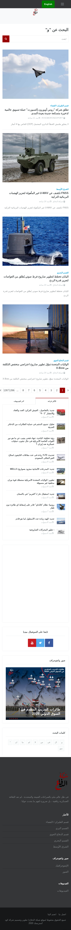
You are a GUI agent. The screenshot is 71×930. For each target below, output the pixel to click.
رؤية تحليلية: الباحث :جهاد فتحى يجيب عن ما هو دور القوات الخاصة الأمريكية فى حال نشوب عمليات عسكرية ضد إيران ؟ (31, 441)
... (17, 390)
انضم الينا (52, 914)
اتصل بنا (62, 914)
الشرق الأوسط (62, 189)
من (41, 742)
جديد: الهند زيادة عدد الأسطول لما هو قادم (35, 519)
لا (35, 742)
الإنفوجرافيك (62, 865)
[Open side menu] (62, 4)
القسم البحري (63, 273)
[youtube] (32, 643)
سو (61, 748)
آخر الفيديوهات (19, 401)
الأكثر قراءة (52, 401)
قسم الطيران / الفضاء (59, 106)
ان (16, 742)
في (49, 742)
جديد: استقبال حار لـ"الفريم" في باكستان (35, 494)
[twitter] (40, 643)
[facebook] (49, 643)
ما (22, 742)
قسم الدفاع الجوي (61, 360)
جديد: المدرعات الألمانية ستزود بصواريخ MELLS (32, 469)
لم (29, 742)
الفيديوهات (63, 890)
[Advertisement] (35, 583)
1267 (6, 390)
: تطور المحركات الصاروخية (41, 529)
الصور (65, 871)
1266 (11, 390)
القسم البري (62, 828)
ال (56, 742)
